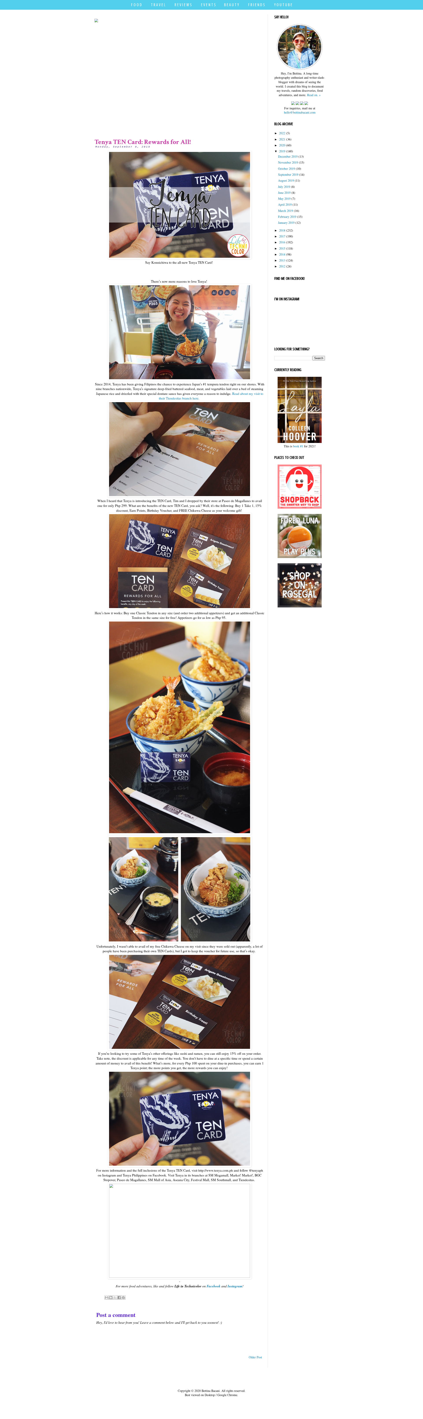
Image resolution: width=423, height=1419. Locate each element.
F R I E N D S (256, 4)
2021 (282, 139)
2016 (282, 242)
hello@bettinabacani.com (299, 112)
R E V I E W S (183, 4)
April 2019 (285, 204)
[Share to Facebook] (119, 1297)
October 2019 (286, 168)
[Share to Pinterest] (123, 1297)
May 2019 (284, 198)
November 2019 (288, 162)
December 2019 (288, 156)
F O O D (136, 4)
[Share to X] (115, 1297)
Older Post (255, 1357)
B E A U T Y (231, 4)
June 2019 (284, 192)
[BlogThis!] (111, 1297)
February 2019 (287, 217)
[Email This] (106, 1297)
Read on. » (314, 95)
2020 (282, 145)
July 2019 (284, 187)
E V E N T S (208, 4)
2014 (282, 254)
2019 (282, 151)
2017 (282, 236)
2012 (282, 266)
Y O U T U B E (283, 4)
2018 (282, 230)
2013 (282, 260)
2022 (282, 133)
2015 (282, 248)
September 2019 (288, 174)
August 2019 (286, 180)
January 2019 (286, 222)
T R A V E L (158, 4)
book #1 (298, 446)
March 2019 (285, 211)
